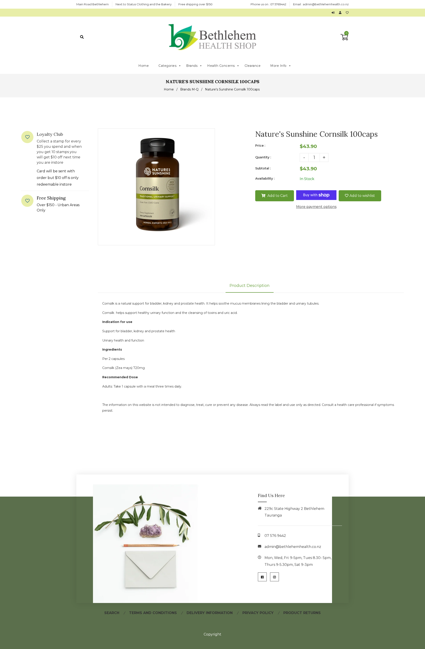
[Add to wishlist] (347, 12)
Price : (260, 146)
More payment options (316, 207)
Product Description (250, 285)
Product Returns (302, 613)
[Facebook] (262, 576)
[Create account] (341, 12)
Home (169, 89)
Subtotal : (263, 168)
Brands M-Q (189, 89)
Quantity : (263, 157)
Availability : (264, 178)
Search (111, 613)
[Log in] (334, 12)
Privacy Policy (258, 613)
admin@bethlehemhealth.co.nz (326, 4)
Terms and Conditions (153, 613)
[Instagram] (274, 576)
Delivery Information (210, 613)
